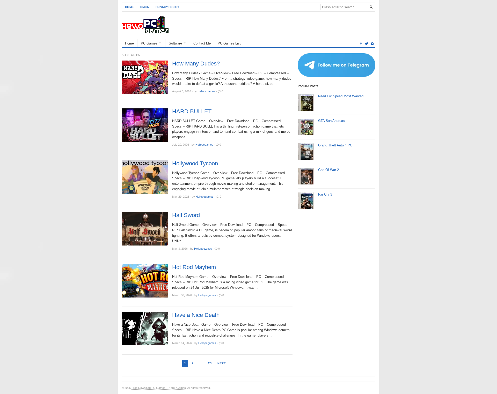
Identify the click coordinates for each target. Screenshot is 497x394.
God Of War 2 (328, 170)
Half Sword (186, 215)
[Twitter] (366, 43)
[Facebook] (361, 43)
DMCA (144, 7)
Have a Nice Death (196, 315)
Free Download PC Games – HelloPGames (158, 387)
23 (210, 363)
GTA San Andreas (331, 121)
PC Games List (229, 43)
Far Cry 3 (325, 194)
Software (175, 43)
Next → (223, 363)
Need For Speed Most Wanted (340, 96)
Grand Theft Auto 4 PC (335, 145)
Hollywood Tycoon (195, 163)
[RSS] (372, 43)
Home (129, 7)
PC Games (149, 43)
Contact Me (202, 43)
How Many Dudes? (196, 64)
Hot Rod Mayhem (194, 267)
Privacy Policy (167, 7)
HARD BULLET (191, 111)
